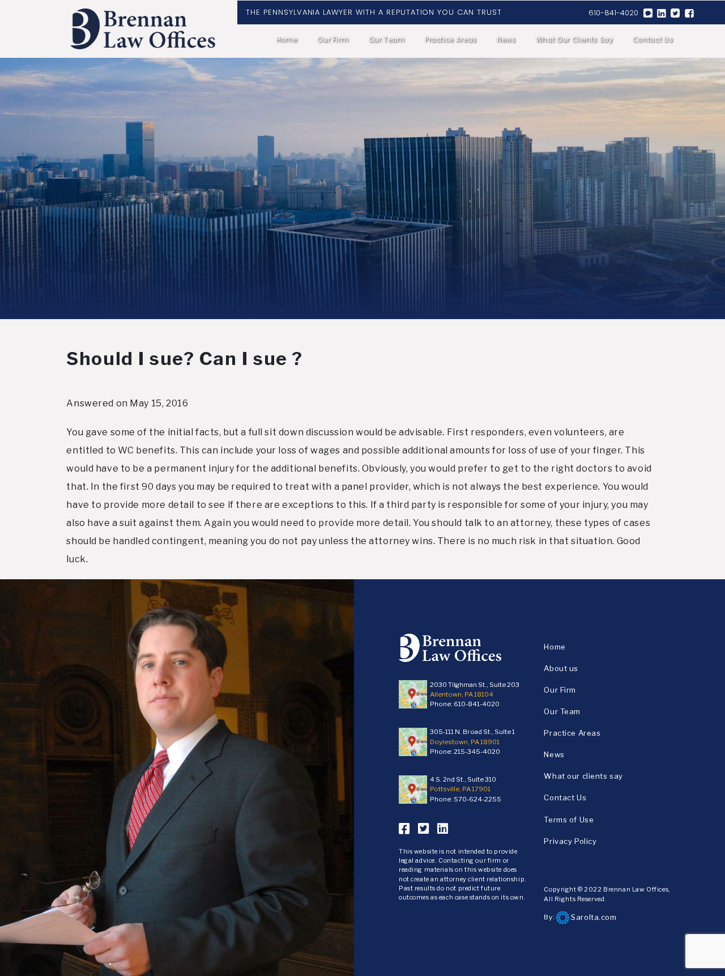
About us (561, 668)
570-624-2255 (477, 799)
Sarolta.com (593, 917)
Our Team (387, 39)
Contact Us (653, 39)
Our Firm (332, 39)
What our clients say (574, 39)
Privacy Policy (570, 841)
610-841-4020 (613, 12)
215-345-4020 (477, 752)
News (506, 39)
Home (286, 39)
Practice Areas (451, 39)
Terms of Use (569, 819)
